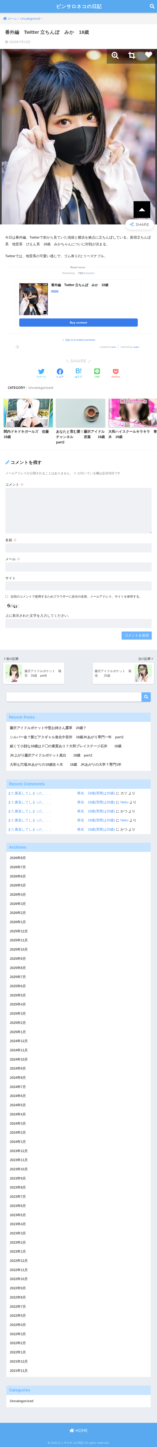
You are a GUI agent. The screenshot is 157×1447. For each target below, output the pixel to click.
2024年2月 (18, 1133)
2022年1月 (18, 1352)
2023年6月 (18, 1206)
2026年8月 (18, 858)
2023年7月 (18, 1197)
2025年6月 (18, 986)
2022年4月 (18, 1325)
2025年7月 (18, 977)
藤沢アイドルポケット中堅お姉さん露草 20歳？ (48, 728)
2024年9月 (18, 1068)
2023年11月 (19, 1160)
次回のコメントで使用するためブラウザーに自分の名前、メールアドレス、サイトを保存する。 (76, 596)
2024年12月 (19, 1041)
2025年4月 (18, 1004)
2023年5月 (18, 1215)
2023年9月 (18, 1178)
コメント (14, 485)
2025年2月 (18, 1023)
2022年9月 (18, 1288)
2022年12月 (19, 1261)
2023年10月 (19, 1169)
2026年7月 (18, 867)
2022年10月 (19, 1279)
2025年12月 (19, 931)
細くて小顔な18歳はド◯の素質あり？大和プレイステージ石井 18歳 (65, 746)
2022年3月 (18, 1334)
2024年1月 (18, 1142)
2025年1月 (18, 1032)
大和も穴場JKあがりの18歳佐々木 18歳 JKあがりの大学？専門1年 (65, 765)
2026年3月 (18, 904)
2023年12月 (19, 1151)
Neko (124, 802)
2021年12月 (19, 1361)
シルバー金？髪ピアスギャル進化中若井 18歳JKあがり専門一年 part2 (66, 737)
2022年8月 (18, 1297)
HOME (81, 1430)
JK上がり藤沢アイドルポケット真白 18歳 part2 (51, 755)
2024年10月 (19, 1059)
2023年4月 (18, 1224)
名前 (11, 540)
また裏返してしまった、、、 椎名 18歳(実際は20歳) (61, 793)
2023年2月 (18, 1242)
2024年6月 (18, 1096)
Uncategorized (40, 388)
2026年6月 (18, 876)
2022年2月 (18, 1343)
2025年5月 (18, 995)
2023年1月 (18, 1251)
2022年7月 (18, 1307)
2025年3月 (18, 1014)
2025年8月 (18, 968)
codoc (136, 347)
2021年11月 (19, 1371)
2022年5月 (18, 1316)
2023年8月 (18, 1187)
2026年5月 (18, 885)
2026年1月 (18, 922)
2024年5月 (18, 1105)
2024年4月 (18, 1114)
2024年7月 (18, 1087)
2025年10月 (19, 949)
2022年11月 (19, 1270)
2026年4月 (18, 895)
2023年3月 (18, 1233)
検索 (146, 697)
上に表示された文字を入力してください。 (38, 616)
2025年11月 (19, 940)
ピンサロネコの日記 (79, 6)
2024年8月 (18, 1078)
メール (12, 559)
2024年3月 (18, 1123)
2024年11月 (19, 1050)
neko (113, 347)
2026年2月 (18, 913)
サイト (10, 578)
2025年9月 (18, 959)
